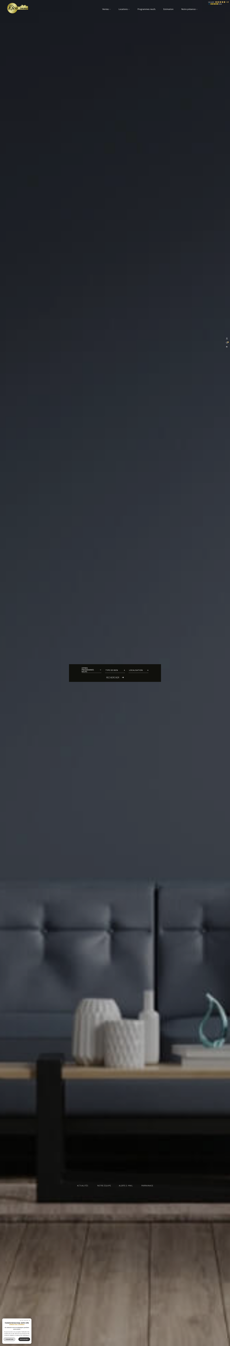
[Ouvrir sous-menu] (110, 9)
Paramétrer (9, 1339)
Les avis (211, 2)
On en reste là (24, 1320)
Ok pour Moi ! (24, 1339)
